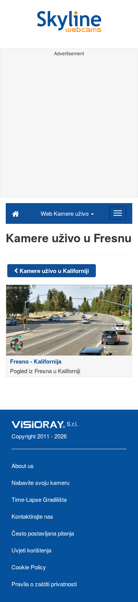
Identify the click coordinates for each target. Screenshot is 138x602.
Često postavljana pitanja (43, 533)
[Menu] (117, 213)
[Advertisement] (69, 128)
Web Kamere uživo (65, 213)
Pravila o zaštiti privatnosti (44, 584)
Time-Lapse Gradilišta (39, 499)
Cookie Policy (29, 567)
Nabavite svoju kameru (40, 482)
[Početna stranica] (15, 213)
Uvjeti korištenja (31, 550)
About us (23, 465)
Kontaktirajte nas (32, 516)
